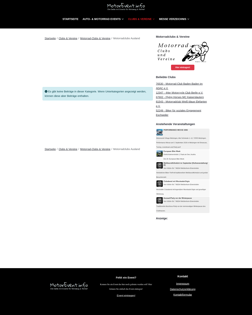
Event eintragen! (126, 295)
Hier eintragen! (182, 67)
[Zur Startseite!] (69, 285)
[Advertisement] (98, 62)
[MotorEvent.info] (126, 8)
